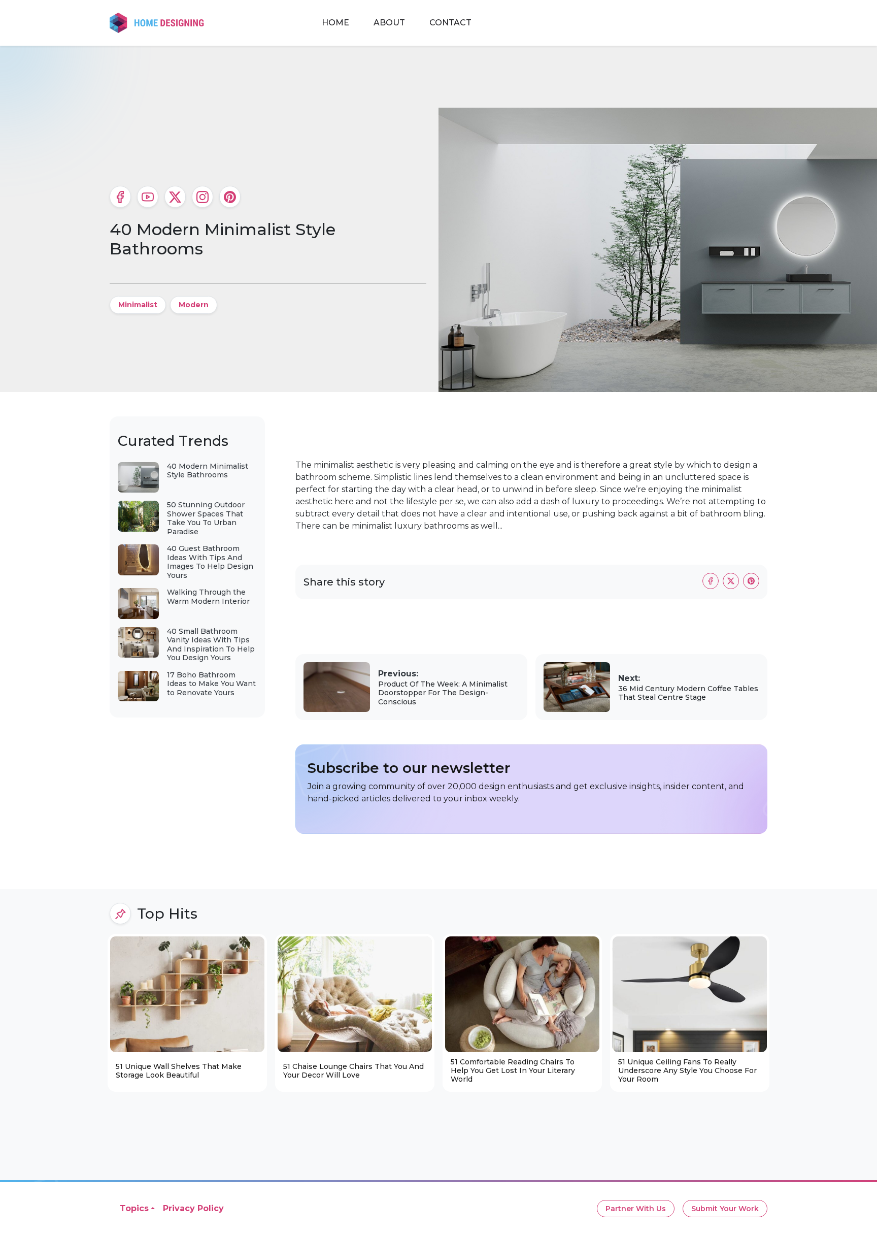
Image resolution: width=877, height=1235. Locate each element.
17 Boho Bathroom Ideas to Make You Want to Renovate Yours (211, 683)
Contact (450, 22)
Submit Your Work (725, 1208)
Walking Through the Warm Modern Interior (208, 597)
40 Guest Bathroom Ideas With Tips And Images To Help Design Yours (210, 562)
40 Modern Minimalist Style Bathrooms (207, 471)
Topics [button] (134, 1208)
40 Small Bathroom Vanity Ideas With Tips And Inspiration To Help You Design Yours (211, 645)
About (389, 22)
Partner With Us (635, 1208)
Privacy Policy (193, 1208)
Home (335, 22)
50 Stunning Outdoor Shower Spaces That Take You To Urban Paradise (206, 518)
